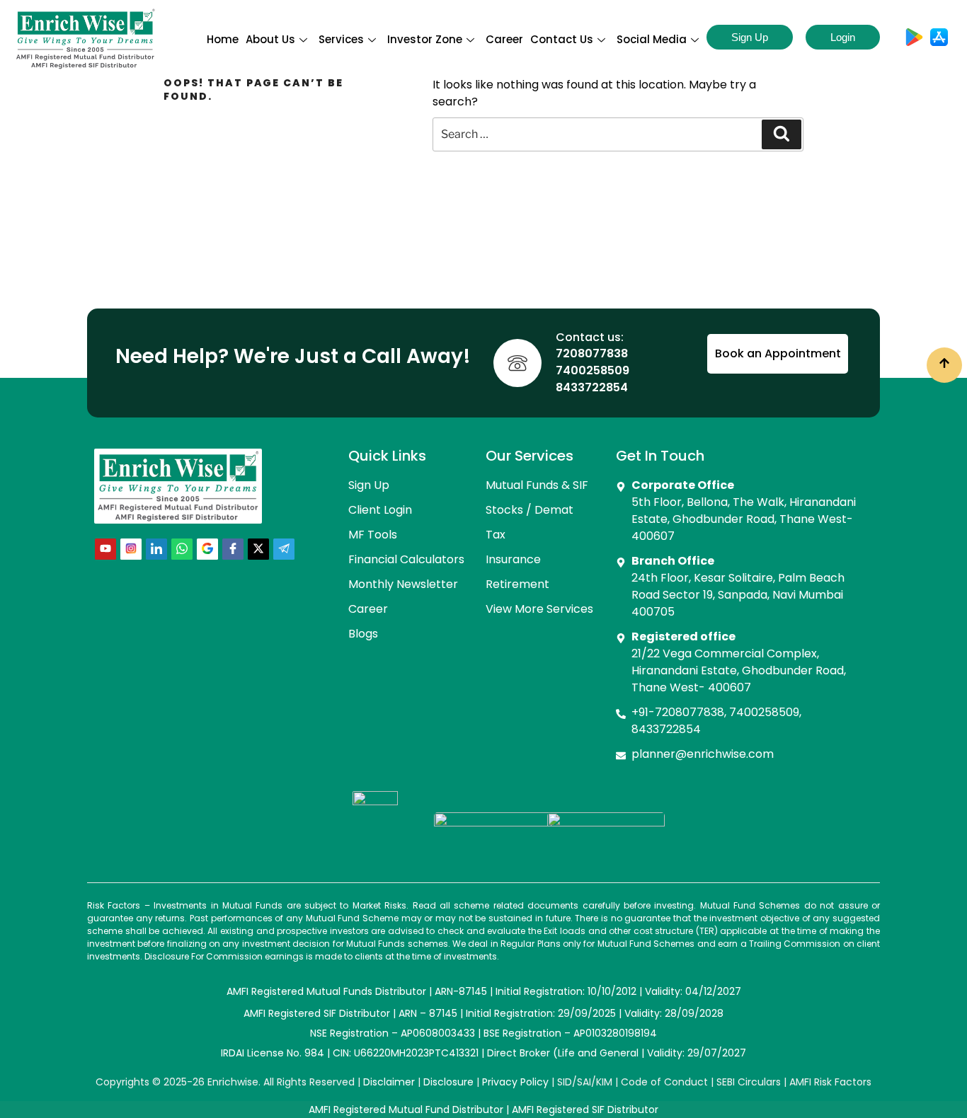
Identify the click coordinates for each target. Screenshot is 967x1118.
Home (223, 39)
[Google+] (207, 549)
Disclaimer (389, 1082)
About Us (270, 39)
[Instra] (131, 549)
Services (341, 39)
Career (504, 39)
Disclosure (448, 1082)
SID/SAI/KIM (584, 1082)
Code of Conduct (664, 1082)
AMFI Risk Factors (830, 1082)
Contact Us (561, 39)
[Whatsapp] (182, 549)
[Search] (781, 134)
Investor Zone (424, 39)
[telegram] (283, 549)
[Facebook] (233, 549)
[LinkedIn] (156, 549)
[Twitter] (258, 549)
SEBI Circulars (748, 1082)
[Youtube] (105, 549)
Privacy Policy (515, 1082)
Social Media (652, 39)
